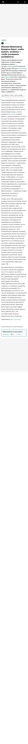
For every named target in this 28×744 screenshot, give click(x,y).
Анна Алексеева (15, 319)
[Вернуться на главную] (3, 2)
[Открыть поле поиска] (18, 2)
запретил (7, 77)
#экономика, (10, 326)
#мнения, (4, 326)
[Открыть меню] (25, 2)
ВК (13, 334)
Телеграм (6, 334)
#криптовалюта (18, 326)
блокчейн (12, 114)
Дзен (19, 334)
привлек (10, 66)
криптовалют (21, 68)
